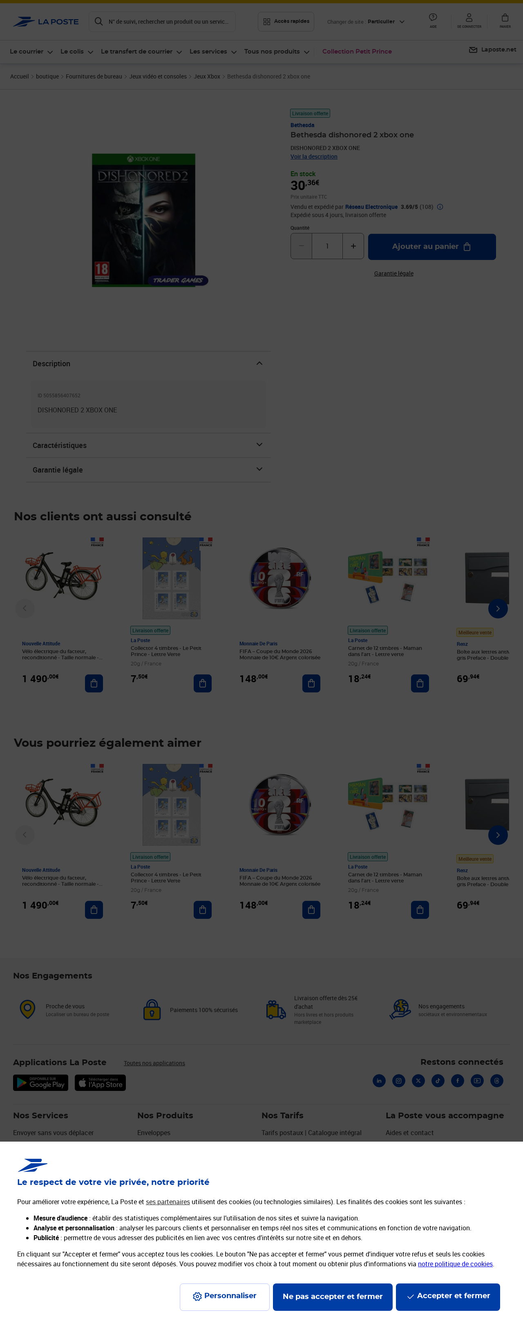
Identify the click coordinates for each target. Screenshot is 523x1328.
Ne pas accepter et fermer (333, 1297)
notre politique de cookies (455, 1263)
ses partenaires (168, 1201)
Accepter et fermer (453, 1296)
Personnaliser (230, 1296)
